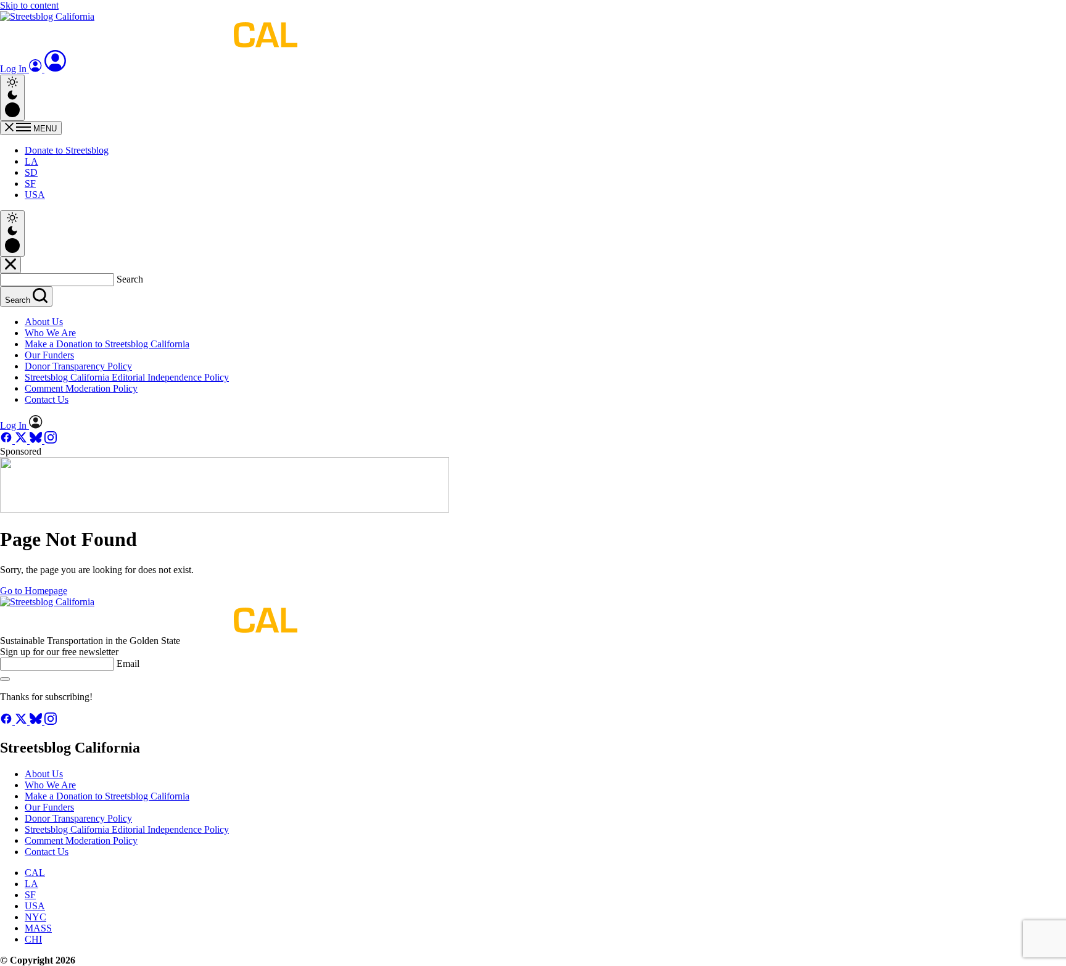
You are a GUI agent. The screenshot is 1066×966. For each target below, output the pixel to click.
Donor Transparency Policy (78, 366)
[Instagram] (50, 440)
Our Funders (49, 355)
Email (128, 663)
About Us (44, 321)
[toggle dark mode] (12, 98)
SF (30, 183)
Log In (14, 69)
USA (35, 194)
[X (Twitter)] (22, 440)
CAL (35, 872)
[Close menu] (10, 265)
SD (31, 172)
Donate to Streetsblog (67, 150)
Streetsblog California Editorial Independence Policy (127, 377)
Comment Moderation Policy (81, 388)
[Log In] (55, 69)
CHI (33, 939)
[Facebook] (7, 440)
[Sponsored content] (224, 509)
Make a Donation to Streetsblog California (107, 344)
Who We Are (50, 333)
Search (130, 279)
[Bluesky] (37, 440)
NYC (35, 917)
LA (31, 161)
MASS (38, 928)
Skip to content (29, 5)
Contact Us (46, 399)
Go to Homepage (33, 590)
